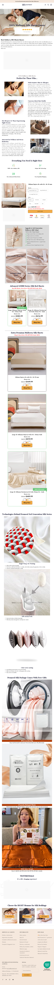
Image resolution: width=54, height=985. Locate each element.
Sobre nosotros (23, 935)
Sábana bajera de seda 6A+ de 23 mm (40, 184)
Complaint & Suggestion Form (8, 944)
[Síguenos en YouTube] (13, 979)
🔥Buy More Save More (43, 935)
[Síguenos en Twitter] (6, 979)
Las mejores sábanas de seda (44, 949)
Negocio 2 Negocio (42, 946)
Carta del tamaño (23, 939)
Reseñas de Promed (24, 942)
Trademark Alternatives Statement (27, 957)
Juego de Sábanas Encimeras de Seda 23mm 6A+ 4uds (37, 311)
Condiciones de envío (24, 955)
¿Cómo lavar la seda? (42, 939)
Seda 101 (22, 937)
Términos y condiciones (25, 944)
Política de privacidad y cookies (26, 946)
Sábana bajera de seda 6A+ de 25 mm (27, 377)
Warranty (4, 942)
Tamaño (29, 188)
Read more (3, 48)
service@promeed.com (12, 968)
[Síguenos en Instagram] (9, 979)
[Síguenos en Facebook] (2, 979)
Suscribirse (27, 975)
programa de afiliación (42, 942)
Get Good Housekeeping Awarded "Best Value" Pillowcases (27, 1)
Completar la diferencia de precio (9, 939)
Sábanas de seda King (42, 951)
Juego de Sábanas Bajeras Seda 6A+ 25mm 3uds (27, 434)
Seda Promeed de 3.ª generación (45, 937)
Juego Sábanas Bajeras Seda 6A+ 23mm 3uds (17, 311)
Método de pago (23, 949)
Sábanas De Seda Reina (43, 953)
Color (29, 197)
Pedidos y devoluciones (7, 935)
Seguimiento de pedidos (7, 937)
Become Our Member (42, 944)
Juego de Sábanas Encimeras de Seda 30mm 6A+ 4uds (27, 492)
